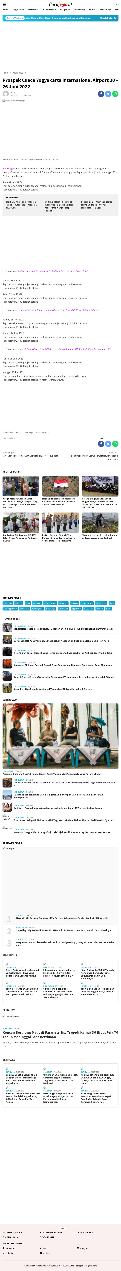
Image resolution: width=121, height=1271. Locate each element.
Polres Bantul (101, 603)
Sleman (99, 608)
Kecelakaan (63, 608)
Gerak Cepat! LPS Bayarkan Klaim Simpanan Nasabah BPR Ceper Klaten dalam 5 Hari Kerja (61, 640)
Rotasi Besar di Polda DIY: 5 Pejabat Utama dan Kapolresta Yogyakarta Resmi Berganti (58, 538)
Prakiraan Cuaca (42, 432)
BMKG (18, 432)
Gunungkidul (37, 608)
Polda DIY (18, 603)
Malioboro (37, 603)
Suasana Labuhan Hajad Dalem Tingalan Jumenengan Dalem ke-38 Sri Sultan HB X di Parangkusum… (59, 796)
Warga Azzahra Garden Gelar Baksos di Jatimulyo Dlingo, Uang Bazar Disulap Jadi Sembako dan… (65, 944)
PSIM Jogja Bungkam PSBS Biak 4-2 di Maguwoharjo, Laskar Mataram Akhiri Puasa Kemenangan (60, 1097)
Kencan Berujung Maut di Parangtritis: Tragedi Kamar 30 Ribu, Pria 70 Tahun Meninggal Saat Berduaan (60, 1034)
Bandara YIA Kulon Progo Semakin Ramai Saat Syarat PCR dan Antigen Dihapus (58, 310)
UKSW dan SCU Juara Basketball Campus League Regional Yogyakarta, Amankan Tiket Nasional (60, 1079)
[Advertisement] (60, 46)
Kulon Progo (28, 432)
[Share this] (101, 94)
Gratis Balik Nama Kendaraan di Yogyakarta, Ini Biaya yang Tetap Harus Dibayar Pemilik (22, 973)
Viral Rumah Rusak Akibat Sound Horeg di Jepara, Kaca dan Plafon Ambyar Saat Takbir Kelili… (64, 653)
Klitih (28, 603)
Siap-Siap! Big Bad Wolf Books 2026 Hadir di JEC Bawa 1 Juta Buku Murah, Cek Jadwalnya (63, 930)
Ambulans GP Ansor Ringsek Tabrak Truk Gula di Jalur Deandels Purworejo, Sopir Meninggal (63, 665)
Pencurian (7, 603)
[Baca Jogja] (60, 4)
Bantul (108, 608)
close (63, 1228)
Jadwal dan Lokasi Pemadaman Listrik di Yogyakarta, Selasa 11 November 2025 (97, 991)
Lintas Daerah (11, 619)
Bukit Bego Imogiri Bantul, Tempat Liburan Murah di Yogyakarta (94, 455)
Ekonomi (74, 603)
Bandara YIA (8, 432)
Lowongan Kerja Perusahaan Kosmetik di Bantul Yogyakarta (30, 454)
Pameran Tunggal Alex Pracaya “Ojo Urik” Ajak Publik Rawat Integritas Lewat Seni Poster (62, 832)
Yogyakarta (76, 608)
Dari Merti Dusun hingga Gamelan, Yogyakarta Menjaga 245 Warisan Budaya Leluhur (59, 808)
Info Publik (10, 955)
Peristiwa (9, 1009)
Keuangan (63, 603)
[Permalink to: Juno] (6, 93)
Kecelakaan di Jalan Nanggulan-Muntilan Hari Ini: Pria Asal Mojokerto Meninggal (97, 205)
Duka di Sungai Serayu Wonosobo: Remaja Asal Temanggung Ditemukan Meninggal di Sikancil (64, 677)
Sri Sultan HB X (87, 603)
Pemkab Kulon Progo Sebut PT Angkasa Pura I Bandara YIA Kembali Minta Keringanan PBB (64, 349)
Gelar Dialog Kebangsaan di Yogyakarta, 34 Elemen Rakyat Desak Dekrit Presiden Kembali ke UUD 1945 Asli (99, 503)
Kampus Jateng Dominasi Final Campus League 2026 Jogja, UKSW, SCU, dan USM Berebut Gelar (97, 1079)
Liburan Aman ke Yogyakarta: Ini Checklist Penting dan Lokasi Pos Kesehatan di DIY (59, 973)
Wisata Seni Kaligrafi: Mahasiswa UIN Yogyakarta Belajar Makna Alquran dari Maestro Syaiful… (64, 820)
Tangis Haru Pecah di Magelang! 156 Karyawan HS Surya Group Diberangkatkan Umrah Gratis (63, 628)
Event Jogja (50, 608)
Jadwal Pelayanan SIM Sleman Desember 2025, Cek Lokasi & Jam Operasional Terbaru (22, 991)
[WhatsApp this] (115, 94)
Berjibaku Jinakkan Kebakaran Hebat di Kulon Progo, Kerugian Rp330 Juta (21, 205)
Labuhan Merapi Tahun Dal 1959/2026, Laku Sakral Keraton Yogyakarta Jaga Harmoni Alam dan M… (64, 784)
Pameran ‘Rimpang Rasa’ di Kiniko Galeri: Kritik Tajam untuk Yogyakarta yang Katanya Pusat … (53, 774)
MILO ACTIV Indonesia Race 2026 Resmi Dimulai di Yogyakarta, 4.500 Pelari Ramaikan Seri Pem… (23, 1097)
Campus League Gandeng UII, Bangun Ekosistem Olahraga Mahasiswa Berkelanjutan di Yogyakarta (21, 1079)
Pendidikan (24, 608)
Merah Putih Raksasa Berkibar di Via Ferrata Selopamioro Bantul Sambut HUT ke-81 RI (59, 501)
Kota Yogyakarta (10, 608)
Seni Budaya (10, 699)
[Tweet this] (108, 94)
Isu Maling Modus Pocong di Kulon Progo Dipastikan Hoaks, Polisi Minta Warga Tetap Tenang (60, 206)
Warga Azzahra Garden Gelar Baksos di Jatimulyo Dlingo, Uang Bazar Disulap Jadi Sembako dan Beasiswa (20, 503)
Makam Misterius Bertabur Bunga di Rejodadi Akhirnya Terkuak (99, 536)
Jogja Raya (20, 915)
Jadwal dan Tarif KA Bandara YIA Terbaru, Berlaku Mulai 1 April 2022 (53, 270)
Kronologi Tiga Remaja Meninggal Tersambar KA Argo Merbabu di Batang (53, 689)
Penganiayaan (50, 603)
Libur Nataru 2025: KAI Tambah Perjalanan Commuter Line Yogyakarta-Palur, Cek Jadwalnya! (97, 974)
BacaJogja (8, 168)
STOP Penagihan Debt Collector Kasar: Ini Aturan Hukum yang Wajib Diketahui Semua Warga (58, 993)
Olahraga (9, 1059)
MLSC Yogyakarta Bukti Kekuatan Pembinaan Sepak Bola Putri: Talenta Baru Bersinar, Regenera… (96, 1097)
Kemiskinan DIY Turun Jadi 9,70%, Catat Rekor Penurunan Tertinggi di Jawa (20, 538)
